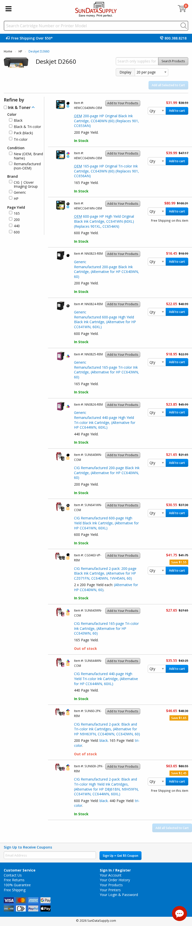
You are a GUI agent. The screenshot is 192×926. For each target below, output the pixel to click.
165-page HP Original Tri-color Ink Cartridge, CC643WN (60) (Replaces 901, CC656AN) (106, 171)
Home (8, 51)
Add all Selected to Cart (168, 85)
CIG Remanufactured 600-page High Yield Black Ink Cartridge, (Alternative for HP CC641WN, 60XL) (106, 523)
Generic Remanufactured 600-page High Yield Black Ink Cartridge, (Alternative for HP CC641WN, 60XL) (105, 319)
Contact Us (13, 875)
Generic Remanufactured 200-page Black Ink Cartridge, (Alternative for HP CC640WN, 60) (106, 269)
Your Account (111, 875)
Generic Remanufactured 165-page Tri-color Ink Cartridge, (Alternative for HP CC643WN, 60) (106, 369)
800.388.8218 (175, 38)
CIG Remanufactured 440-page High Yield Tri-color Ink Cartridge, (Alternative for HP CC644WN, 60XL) (106, 678)
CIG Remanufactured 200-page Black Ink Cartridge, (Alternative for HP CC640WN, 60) (107, 472)
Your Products (111, 885)
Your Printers (110, 890)
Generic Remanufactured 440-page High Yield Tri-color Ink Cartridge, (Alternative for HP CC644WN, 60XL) (104, 420)
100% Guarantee (17, 885)
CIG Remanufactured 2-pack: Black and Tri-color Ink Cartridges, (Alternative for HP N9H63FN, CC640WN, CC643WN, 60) (107, 729)
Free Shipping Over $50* (32, 38)
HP (20, 51)
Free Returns (14, 880)
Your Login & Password (119, 894)
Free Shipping (15, 890)
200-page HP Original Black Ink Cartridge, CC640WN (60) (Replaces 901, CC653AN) (106, 120)
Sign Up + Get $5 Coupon (120, 856)
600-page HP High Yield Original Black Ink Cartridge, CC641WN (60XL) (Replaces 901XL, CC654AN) (104, 221)
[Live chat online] (179, 913)
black (104, 740)
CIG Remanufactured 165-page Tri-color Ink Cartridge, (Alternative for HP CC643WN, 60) (106, 628)
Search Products (173, 61)
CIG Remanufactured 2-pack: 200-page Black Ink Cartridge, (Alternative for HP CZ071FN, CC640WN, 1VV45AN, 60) (105, 573)
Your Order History (115, 880)
